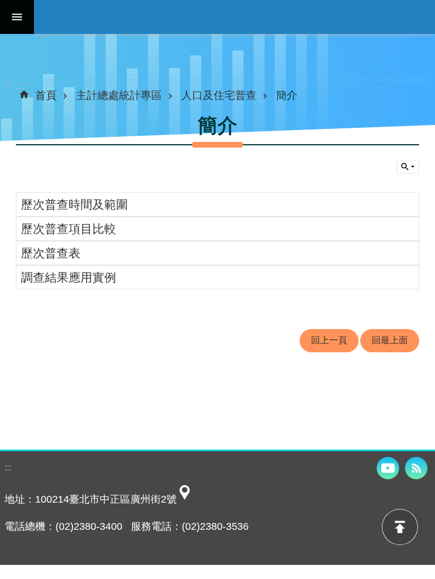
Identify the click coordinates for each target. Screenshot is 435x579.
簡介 (286, 95)
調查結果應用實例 (68, 277)
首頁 (46, 95)
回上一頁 (329, 340)
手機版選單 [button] (17, 17)
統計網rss (416, 468)
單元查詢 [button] (407, 167)
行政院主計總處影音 (388, 468)
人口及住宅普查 (219, 95)
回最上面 (390, 340)
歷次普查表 (50, 253)
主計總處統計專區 (119, 95)
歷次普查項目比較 (68, 228)
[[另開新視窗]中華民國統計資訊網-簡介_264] (185, 499)
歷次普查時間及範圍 (74, 204)
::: (8, 84)
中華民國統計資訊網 (234, 17)
